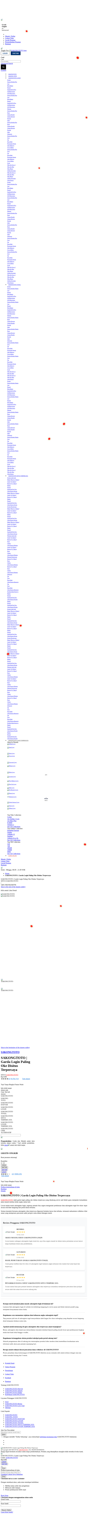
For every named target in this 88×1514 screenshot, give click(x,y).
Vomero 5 (10, 825)
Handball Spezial (13, 830)
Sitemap (8, 1408)
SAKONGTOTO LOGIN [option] (7, 1108)
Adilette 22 (11, 834)
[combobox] (11, 61)
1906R (9, 850)
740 (8, 846)
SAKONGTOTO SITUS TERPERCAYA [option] (7, 1118)
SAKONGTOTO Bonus (13, 1404)
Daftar (16, 53)
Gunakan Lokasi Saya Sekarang (12, 1474)
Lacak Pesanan (10, 40)
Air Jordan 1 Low (13, 819)
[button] (5, 983)
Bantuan (8, 44)
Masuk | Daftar (10, 36)
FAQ (7, 1402)
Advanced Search (7, 63)
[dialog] (44, 1471)
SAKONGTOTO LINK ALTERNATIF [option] (7, 1130)
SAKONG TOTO (11, 1417)
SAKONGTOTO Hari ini (14, 1389)
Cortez (9, 817)
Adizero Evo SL (12, 838)
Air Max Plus (11, 821)
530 (8, 844)
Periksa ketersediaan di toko (10, 1187)
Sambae (10, 836)
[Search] (3, 66)
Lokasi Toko (9, 38)
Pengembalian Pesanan (13, 42)
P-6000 (9, 823)
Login (5, 53)
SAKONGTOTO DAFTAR (15, 1419)
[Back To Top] (2, 1466)
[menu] (44, 465)
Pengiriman (9, 1370)
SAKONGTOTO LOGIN (14, 1421)
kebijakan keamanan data (48, 1437)
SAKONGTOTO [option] (7, 1096)
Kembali (8, 1378)
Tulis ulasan (26, 1079)
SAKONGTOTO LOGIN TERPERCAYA (20, 1426)
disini (6, 1145)
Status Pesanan (10, 1367)
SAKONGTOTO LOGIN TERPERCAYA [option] (7, 1124)
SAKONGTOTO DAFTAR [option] (7, 1104)
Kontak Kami (9, 1363)
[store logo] (18, 50)
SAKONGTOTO (12, 1075)
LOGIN (4, 1165)
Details (3, 1191)
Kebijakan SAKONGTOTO (15, 1394)
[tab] (44, 70)
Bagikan (4, 1189)
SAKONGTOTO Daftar (13, 1393)
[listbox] (18, 1114)
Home (7, 873)
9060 (9, 852)
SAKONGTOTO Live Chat (14, 1406)
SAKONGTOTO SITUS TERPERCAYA (19, 1424)
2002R (9, 848)
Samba (9, 832)
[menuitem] (12, 74)
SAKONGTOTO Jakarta (13, 1391)
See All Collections (13, 826)
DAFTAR (4, 1167)
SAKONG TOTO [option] (4, 1099)
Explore (3, 70)
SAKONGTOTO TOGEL (14, 1423)
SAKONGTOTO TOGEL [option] (7, 1112)
